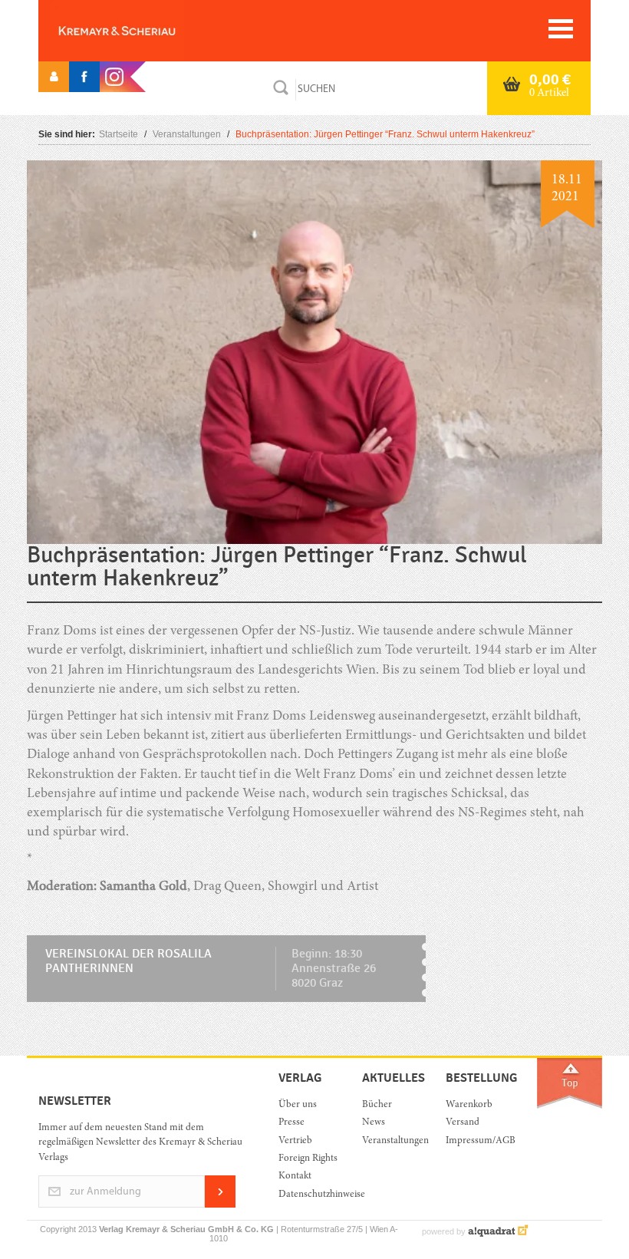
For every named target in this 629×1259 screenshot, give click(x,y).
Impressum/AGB (476, 1141)
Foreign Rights (308, 1159)
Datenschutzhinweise (308, 1195)
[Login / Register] (53, 76)
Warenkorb (469, 1105)
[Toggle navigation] (560, 29)
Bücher (377, 1105)
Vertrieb (295, 1141)
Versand (462, 1123)
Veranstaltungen (187, 134)
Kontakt (294, 1177)
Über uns (297, 1105)
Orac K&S (142, 30)
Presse (291, 1123)
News (373, 1123)
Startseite (118, 134)
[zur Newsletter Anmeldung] (220, 1205)
